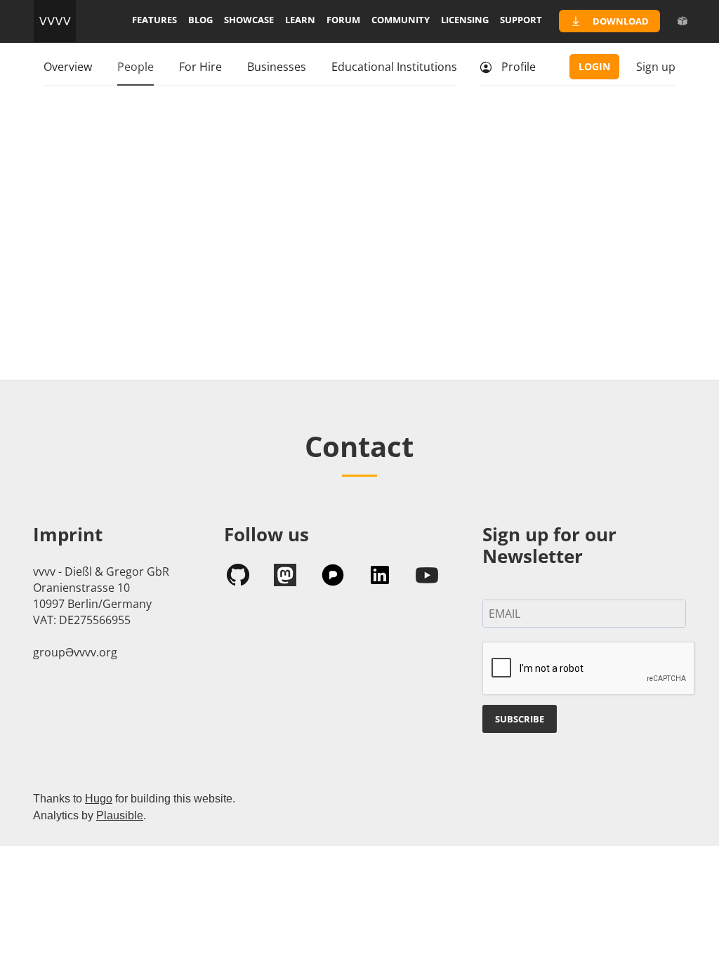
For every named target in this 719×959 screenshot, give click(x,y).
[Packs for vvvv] (682, 21)
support (521, 19)
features (154, 19)
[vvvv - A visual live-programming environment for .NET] (55, 21)
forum (343, 19)
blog (200, 19)
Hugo (98, 799)
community (400, 19)
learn (300, 19)
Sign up (655, 66)
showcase (249, 19)
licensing (465, 19)
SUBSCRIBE (519, 719)
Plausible (119, 815)
